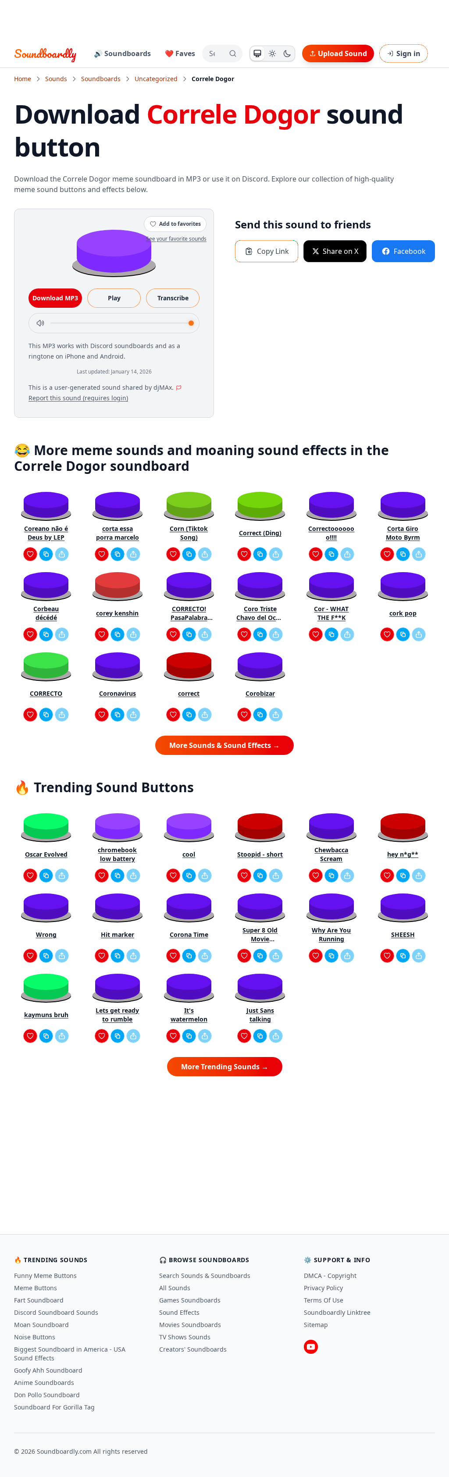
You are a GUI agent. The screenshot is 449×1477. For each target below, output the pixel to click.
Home (22, 79)
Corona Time (189, 934)
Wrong (46, 934)
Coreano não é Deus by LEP (46, 532)
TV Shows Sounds (184, 1337)
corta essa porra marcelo (117, 532)
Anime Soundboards (44, 1382)
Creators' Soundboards (193, 1349)
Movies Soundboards (190, 1324)
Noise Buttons (34, 1337)
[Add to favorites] (30, 554)
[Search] (232, 53)
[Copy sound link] (46, 554)
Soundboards (101, 79)
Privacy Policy (323, 1288)
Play (114, 298)
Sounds (56, 79)
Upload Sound (342, 53)
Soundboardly (45, 53)
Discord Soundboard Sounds (56, 1312)
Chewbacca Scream (331, 854)
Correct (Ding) (260, 533)
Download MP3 (55, 298)
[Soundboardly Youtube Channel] (311, 1347)
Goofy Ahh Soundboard (48, 1370)
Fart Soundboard (39, 1300)
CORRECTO (46, 693)
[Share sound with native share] (62, 554)
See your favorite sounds (176, 238)
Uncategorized (156, 79)
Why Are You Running (331, 934)
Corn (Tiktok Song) (189, 532)
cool (188, 854)
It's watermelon (189, 1014)
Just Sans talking (260, 1014)
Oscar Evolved (46, 854)
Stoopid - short (260, 854)
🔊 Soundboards (122, 53)
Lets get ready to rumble (117, 1014)
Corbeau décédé (46, 613)
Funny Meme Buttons (45, 1275)
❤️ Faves (180, 53)
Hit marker (117, 934)
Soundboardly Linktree (337, 1312)
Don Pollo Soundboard (47, 1395)
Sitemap (316, 1324)
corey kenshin (117, 613)
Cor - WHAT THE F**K (331, 613)
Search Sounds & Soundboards (204, 1275)
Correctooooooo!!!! (331, 532)
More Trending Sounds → (224, 1066)
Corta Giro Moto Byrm (403, 532)
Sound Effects (179, 1312)
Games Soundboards (190, 1300)
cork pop (403, 613)
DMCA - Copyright (330, 1275)
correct (189, 693)
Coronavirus (117, 693)
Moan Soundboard (41, 1324)
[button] (114, 250)
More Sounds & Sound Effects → (224, 745)
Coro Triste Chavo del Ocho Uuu (260, 613)
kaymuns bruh (46, 1015)
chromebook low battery (117, 854)
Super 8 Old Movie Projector (260, 934)
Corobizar (260, 693)
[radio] (257, 53)
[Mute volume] (40, 323)
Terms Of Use (323, 1300)
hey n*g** (402, 854)
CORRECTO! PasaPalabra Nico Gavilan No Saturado (189, 613)
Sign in (408, 53)
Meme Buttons (35, 1288)
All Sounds (174, 1288)
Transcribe (173, 298)
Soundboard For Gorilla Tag (54, 1407)
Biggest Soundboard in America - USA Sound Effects (69, 1353)
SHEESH (403, 934)
